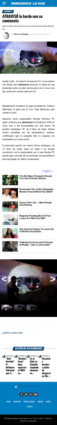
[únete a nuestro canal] (28, 339)
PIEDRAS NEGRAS (29, 402)
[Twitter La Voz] (26, 394)
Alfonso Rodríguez (21, 34)
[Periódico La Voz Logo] (28, 5)
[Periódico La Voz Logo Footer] (28, 386)
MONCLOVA (17, 402)
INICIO (9, 402)
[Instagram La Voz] (31, 394)
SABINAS (40, 402)
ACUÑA (48, 402)
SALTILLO (30, 407)
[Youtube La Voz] (35, 394)
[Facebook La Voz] (21, 394)
